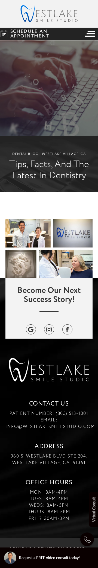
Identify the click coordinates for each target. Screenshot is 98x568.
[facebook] (67, 329)
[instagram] (49, 329)
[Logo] (49, 13)
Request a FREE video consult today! (49, 557)
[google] (31, 329)
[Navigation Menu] (90, 34)
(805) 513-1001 (72, 413)
